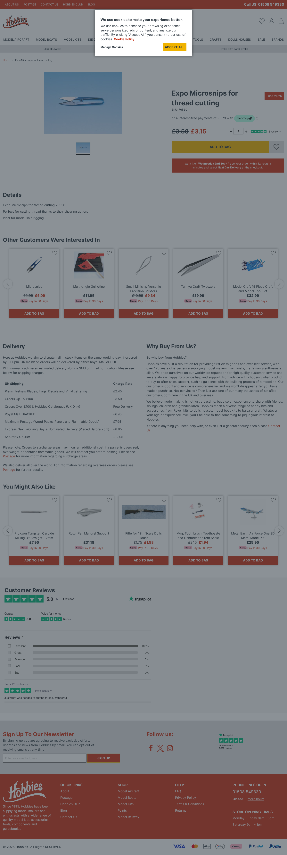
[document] (143, 34)
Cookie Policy (124, 39)
